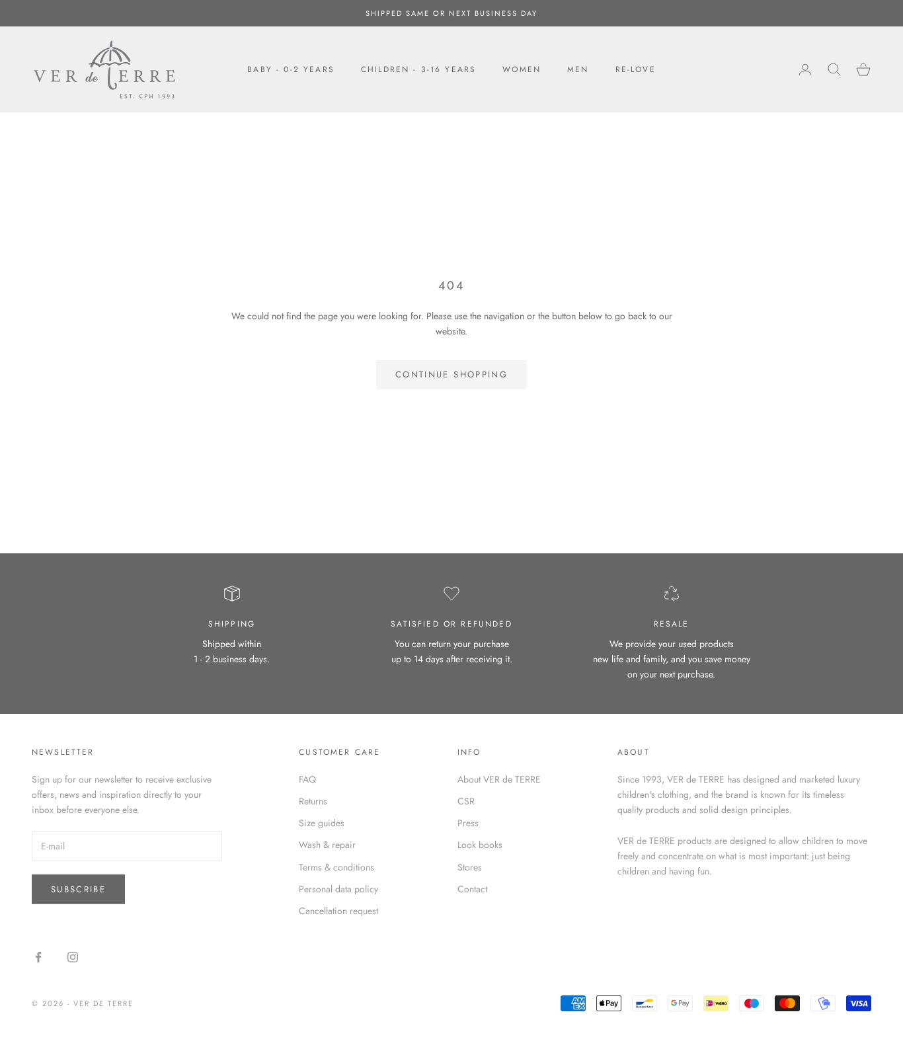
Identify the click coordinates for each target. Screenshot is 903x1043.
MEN (577, 69)
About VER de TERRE (499, 779)
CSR (466, 801)
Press (468, 823)
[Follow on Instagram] (72, 957)
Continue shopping (451, 374)
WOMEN (521, 69)
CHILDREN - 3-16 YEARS (418, 69)
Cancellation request (338, 910)
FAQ (307, 779)
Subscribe (78, 889)
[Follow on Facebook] (38, 957)
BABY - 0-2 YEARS (290, 69)
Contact (472, 889)
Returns (313, 801)
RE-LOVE (635, 69)
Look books (479, 844)
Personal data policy (338, 889)
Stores (469, 867)
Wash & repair (327, 844)
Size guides (321, 823)
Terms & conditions (336, 867)
